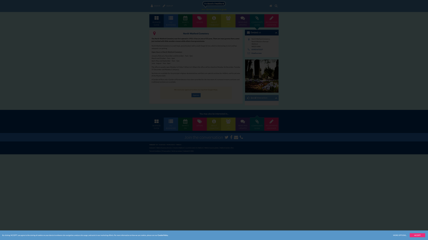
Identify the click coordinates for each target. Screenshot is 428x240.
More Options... (400, 235)
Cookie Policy (163, 235)
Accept (417, 235)
